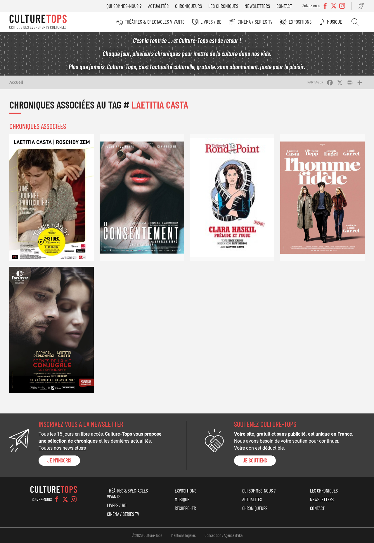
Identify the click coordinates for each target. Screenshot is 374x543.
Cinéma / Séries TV (255, 21)
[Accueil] (38, 22)
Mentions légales (183, 535)
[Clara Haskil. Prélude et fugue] (232, 197)
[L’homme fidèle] (322, 197)
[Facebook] (56, 499)
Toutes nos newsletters (62, 448)
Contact (284, 6)
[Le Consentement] (142, 197)
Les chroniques (223, 6)
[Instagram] (73, 499)
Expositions (300, 21)
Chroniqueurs (188, 6)
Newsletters (257, 6)
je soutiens (255, 460)
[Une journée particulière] (51, 197)
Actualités (158, 6)
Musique (334, 21)
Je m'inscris (59, 460)
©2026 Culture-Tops (146, 535)
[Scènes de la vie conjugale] (51, 330)
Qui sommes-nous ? (124, 6)
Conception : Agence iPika (224, 535)
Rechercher (355, 22)
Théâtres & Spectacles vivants (154, 21)
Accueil (16, 82)
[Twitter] (65, 499)
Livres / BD (210, 21)
